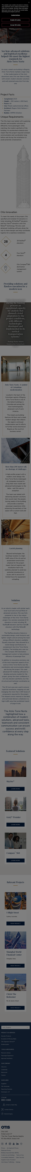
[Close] (29, 2)
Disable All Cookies (15, 20)
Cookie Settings (15, 15)
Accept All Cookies (15, 25)
